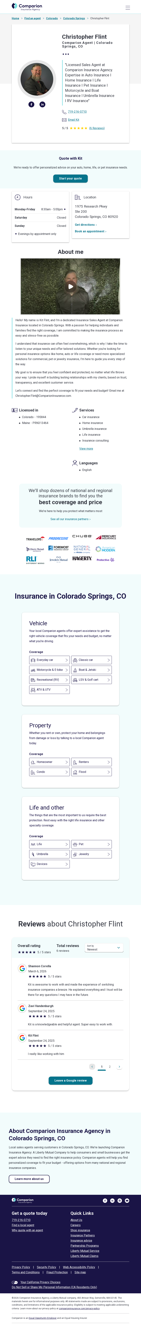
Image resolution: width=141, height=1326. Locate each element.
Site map (80, 1272)
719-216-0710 (21, 1220)
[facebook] (31, 104)
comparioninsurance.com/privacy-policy (79, 1308)
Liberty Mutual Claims (84, 1256)
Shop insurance (80, 1230)
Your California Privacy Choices (40, 1282)
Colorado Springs (74, 18)
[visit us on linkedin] (112, 1200)
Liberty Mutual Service (84, 1251)
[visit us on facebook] (105, 1200)
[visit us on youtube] (127, 1200)
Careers (75, 1225)
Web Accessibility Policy (79, 1267)
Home (15, 18)
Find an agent (32, 18)
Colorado (52, 18)
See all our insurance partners (69, 519)
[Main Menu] (127, 7)
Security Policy (46, 1267)
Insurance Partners (82, 1235)
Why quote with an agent (27, 1230)
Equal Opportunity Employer (43, 1318)
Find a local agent (23, 1225)
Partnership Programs (84, 1245)
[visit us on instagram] (120, 1200)
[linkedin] (42, 104)
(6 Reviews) (97, 128)
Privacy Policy (21, 1267)
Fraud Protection (57, 1272)
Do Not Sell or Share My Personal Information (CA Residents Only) (54, 1287)
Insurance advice (81, 1240)
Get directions (85, 224)
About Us (76, 1220)
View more (86, 448)
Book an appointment (89, 231)
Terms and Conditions (26, 1272)
